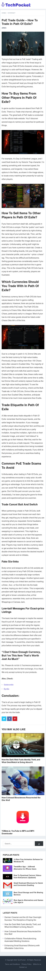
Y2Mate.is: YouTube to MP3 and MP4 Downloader (18, 832)
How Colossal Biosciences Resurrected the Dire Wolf (21, 798)
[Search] (39, 843)
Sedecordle (8, 684)
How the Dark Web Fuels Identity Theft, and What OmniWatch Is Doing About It (21, 761)
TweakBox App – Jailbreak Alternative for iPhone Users (25, 867)
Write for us (37, 964)
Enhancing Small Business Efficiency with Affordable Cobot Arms (22, 946)
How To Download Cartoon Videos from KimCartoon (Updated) (27, 876)
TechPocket (21, 960)
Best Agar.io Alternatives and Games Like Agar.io (28, 901)
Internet (11, 13)
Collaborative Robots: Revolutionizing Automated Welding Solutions (20, 939)
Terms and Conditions (12, 964)
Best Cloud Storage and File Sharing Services (28, 893)
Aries (4, 28)
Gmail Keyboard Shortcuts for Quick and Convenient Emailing (28, 884)
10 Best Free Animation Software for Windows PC (28, 860)
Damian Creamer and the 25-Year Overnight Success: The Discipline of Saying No (22, 918)
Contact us (23, 967)
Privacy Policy (26, 964)
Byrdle (6, 689)
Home (4, 13)
